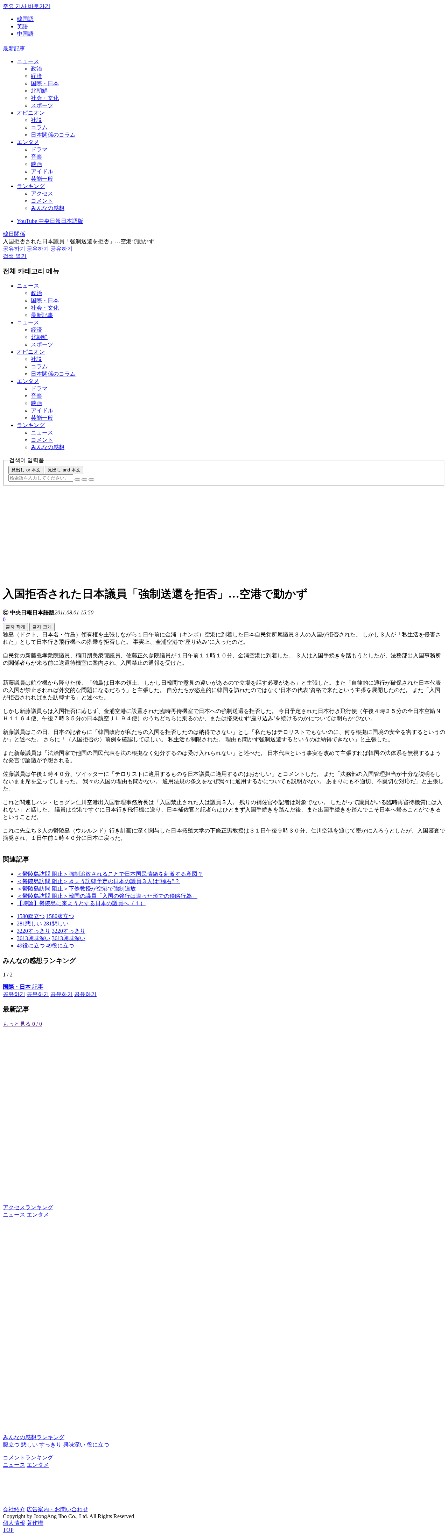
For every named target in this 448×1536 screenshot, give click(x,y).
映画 (36, 164)
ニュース (28, 61)
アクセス (42, 193)
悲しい (29, 1445)
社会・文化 (45, 98)
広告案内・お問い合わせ (57, 1509)
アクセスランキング (28, 1207)
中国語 (25, 34)
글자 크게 (42, 626)
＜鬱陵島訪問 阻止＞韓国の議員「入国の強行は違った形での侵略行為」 (107, 896)
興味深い (74, 1445)
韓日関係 (14, 234)
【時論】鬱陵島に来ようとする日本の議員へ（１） (81, 903)
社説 (36, 120)
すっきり (50, 1445)
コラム (39, 127)
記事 (23, 987)
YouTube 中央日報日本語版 (50, 221)
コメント (42, 201)
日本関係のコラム (53, 135)
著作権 (35, 1523)
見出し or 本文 (26, 470)
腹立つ (11, 1445)
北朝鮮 (39, 91)
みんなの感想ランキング (33, 1437)
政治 (36, 69)
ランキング (31, 186)
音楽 (36, 157)
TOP (8, 1530)
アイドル (42, 171)
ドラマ (39, 149)
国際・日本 (45, 83)
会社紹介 (14, 1509)
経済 (36, 76)
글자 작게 (15, 626)
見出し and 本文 (64, 470)
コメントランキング (28, 1458)
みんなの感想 (47, 208)
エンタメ (28, 142)
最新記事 (14, 48)
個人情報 (14, 1523)
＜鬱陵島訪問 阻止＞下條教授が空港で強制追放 (76, 889)
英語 (22, 26)
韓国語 (25, 19)
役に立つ (98, 1445)
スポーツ (42, 105)
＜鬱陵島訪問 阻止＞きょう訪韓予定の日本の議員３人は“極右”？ (98, 881)
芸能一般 (42, 179)
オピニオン (31, 113)
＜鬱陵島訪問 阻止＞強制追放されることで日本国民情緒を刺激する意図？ (110, 874)
